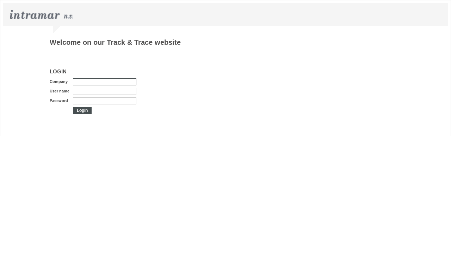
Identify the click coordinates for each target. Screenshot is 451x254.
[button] (82, 110)
